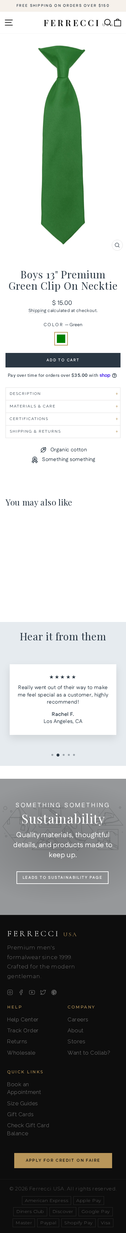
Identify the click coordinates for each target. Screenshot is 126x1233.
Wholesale (21, 1052)
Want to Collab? (89, 1052)
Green (61, 339)
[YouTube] (32, 992)
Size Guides (22, 1103)
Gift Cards (20, 1114)
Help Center (23, 1019)
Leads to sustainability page (62, 877)
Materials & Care (33, 406)
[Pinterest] (54, 992)
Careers (78, 1019)
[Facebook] (21, 992)
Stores (76, 1041)
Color (63, 325)
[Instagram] (10, 992)
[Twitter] (43, 992)
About (76, 1030)
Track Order (23, 1030)
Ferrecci (42, 933)
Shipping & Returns (35, 431)
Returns (17, 1041)
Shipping (37, 310)
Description (25, 393)
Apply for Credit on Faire (63, 1160)
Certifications (29, 418)
